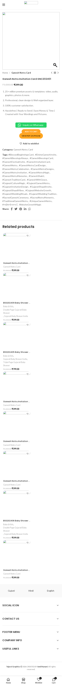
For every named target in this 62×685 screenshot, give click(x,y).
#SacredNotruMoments (42, 197)
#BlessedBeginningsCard (21, 154)
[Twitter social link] (16, 209)
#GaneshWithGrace (37, 179)
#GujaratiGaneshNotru (38, 183)
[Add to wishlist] (27, 236)
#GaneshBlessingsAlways (15, 158)
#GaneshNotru (9, 165)
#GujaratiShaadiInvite (41, 186)
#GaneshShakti (36, 176)
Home (5, 72)
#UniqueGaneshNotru (41, 201)
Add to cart (31, 131)
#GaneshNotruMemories (14, 176)
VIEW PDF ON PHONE (31, 136)
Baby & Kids (8, 306)
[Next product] (58, 72)
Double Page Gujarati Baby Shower (15, 311)
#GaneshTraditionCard (13, 179)
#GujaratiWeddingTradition (42, 194)
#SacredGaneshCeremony (15, 197)
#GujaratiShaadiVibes (13, 190)
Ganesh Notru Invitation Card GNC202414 (24, 441)
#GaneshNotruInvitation (14, 172)
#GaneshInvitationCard (38, 161)
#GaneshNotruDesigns (42, 169)
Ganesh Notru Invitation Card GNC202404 (25, 263)
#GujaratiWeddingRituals (15, 194)
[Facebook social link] (12, 209)
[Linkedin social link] (25, 209)
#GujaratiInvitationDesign (15, 186)
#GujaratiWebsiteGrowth (38, 190)
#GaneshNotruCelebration (15, 169)
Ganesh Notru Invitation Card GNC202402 (24, 401)
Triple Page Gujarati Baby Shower (14, 364)
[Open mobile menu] (4, 5)
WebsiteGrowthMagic (30, 204)
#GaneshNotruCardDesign (32, 165)
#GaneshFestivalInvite (13, 161)
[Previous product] (51, 72)
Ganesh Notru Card (21, 72)
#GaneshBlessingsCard (41, 158)
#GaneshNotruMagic (39, 172)
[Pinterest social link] (20, 209)
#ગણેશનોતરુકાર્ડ (9, 204)
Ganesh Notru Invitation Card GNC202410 (24, 481)
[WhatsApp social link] (29, 209)
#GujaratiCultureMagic (13, 183)
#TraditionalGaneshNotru (15, 201)
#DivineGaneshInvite (45, 154)
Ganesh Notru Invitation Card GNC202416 (24, 570)
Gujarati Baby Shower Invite (16, 316)
